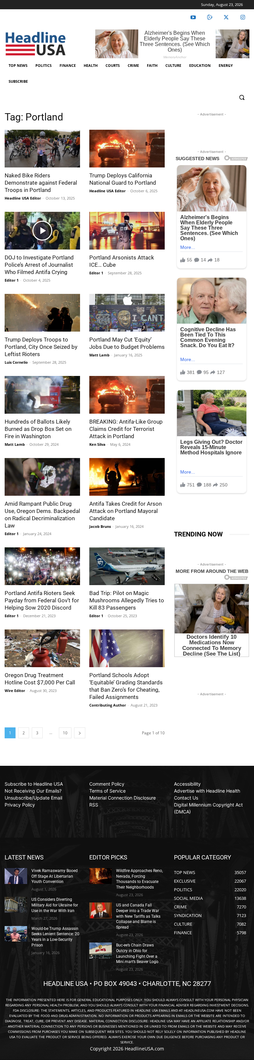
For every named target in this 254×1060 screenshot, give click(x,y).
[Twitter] (226, 17)
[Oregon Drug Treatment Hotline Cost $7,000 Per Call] (42, 648)
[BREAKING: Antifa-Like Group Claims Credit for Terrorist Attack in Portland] (127, 395)
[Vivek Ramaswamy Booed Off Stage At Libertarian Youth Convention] (16, 876)
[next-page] (79, 732)
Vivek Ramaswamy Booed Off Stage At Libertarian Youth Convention (54, 876)
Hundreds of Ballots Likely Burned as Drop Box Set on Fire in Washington (38, 428)
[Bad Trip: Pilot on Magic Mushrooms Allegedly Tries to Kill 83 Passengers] (127, 566)
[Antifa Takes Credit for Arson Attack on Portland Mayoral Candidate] (127, 477)
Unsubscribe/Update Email (33, 798)
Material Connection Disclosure (122, 798)
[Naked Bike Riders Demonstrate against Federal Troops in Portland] (42, 148)
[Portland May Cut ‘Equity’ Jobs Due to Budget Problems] (127, 313)
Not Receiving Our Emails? (33, 791)
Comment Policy (106, 784)
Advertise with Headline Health (207, 791)
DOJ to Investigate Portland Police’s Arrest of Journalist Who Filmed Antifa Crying (39, 264)
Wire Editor (15, 690)
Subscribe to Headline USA (34, 784)
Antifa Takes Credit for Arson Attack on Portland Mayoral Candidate (125, 511)
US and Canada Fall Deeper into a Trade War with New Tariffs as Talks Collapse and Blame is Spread (138, 916)
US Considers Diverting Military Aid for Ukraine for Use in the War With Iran (54, 905)
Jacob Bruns (100, 526)
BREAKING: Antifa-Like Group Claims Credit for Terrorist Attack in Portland (126, 428)
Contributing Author (107, 705)
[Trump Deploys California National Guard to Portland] (127, 148)
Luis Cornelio (16, 362)
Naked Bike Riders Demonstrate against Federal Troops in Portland (41, 182)
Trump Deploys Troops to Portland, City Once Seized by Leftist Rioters (41, 346)
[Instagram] (242, 17)
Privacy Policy (20, 804)
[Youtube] (193, 17)
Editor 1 (12, 280)
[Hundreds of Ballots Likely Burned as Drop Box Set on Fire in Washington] (42, 395)
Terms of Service (107, 791)
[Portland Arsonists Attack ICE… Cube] (127, 231)
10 (65, 733)
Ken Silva (97, 444)
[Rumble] (209, 17)
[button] (241, 97)
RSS (93, 804)
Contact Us (186, 798)
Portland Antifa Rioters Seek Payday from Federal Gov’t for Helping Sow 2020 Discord (42, 600)
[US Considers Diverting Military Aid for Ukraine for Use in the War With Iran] (16, 905)
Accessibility (187, 784)
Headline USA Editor (23, 198)
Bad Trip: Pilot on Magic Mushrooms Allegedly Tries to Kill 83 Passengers (126, 600)
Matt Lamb (99, 354)
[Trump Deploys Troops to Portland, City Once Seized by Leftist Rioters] (42, 313)
